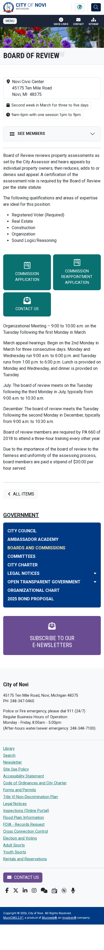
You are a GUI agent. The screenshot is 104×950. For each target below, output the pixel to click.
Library (9, 748)
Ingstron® (69, 917)
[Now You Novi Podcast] (73, 890)
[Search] (96, 7)
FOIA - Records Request (24, 824)
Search (9, 755)
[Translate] (80, 7)
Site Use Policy (16, 769)
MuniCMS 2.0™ (13, 917)
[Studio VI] (54, 890)
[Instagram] (34, 890)
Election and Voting (20, 838)
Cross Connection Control (25, 831)
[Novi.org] (64, 890)
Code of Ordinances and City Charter (35, 783)
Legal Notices (15, 804)
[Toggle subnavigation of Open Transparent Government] (95, 582)
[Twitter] (15, 890)
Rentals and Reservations (25, 859)
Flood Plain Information (23, 817)
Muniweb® (49, 917)
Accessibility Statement (23, 776)
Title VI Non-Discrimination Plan (30, 797)
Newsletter (12, 762)
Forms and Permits (19, 790)
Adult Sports (14, 845)
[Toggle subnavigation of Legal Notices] (95, 573)
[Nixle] (44, 890)
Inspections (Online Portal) (26, 810)
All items (23, 494)
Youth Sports (14, 852)
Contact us (26, 877)
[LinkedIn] (25, 890)
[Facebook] (7, 890)
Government (21, 515)
